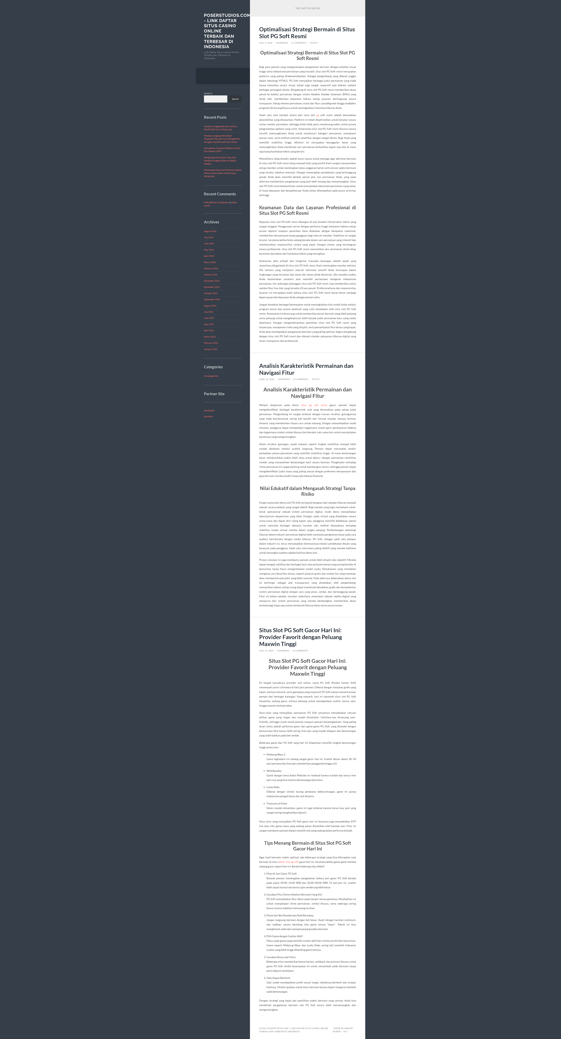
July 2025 (209, 311)
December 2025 (212, 280)
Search (208, 93)
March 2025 (210, 336)
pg (317, 115)
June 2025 (209, 318)
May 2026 (209, 249)
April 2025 (209, 330)
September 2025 (212, 299)
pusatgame (209, 410)
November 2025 (212, 287)
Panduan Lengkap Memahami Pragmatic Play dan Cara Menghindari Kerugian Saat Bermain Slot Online (222, 138)
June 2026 (209, 243)
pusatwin (208, 416)
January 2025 (210, 349)
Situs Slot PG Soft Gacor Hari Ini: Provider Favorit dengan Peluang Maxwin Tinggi (300, 637)
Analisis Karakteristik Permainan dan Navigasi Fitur (306, 369)
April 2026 (209, 256)
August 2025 (210, 305)
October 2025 (211, 293)
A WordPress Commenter (216, 202)
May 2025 (209, 324)
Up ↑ (345, 1031)
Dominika (282, 43)
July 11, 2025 (266, 651)
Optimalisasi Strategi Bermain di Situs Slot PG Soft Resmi (307, 32)
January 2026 (210, 274)
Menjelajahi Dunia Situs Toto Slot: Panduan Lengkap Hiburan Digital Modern (220, 160)
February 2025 (211, 343)
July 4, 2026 (266, 43)
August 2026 (210, 231)
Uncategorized (211, 376)
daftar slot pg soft (288, 861)
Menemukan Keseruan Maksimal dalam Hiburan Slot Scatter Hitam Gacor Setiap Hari (223, 173)
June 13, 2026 (267, 379)
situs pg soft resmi (314, 405)
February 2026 (211, 268)
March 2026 (210, 262)
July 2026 (209, 237)
